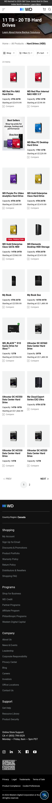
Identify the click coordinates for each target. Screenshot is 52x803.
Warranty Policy (10, 559)
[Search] (49, 9)
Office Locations (10, 684)
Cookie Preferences (31, 786)
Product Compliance (11, 786)
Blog (4, 667)
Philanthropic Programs (14, 616)
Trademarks (24, 779)
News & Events (9, 645)
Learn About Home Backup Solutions (21, 32)
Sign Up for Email (11, 542)
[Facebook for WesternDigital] (27, 752)
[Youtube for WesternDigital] (35, 752)
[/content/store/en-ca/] (26, 9)
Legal (14, 779)
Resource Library (10, 713)
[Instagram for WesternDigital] (4, 752)
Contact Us (7, 690)
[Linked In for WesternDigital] (11, 752)
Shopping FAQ (9, 576)
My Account (8, 536)
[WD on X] (19, 752)
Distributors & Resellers (14, 570)
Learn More (36, 4)
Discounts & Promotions (14, 547)
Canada (22, 517)
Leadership (8, 650)
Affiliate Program (10, 610)
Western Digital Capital (14, 622)
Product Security (10, 719)
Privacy (5, 779)
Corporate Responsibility (14, 656)
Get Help (6, 708)
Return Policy (9, 564)
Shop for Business (11, 593)
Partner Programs (11, 605)
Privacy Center (9, 662)
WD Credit (7, 599)
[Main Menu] (4, 9)
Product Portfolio (11, 553)
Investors (7, 679)
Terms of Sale (39, 779)
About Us (7, 639)
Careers (6, 673)
